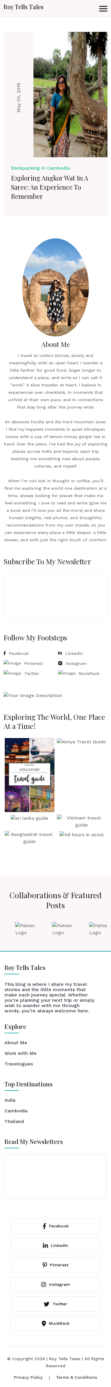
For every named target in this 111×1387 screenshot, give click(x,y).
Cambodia (16, 1111)
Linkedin (74, 653)
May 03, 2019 (18, 97)
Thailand (14, 1121)
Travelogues (18, 1064)
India (9, 1100)
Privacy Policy (28, 1377)
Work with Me (20, 1053)
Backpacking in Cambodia (40, 168)
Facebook (19, 653)
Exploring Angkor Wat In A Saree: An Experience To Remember (49, 187)
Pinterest (33, 663)
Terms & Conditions (76, 1377)
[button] (103, 9)
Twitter (31, 673)
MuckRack (89, 673)
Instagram (76, 663)
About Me (15, 1042)
